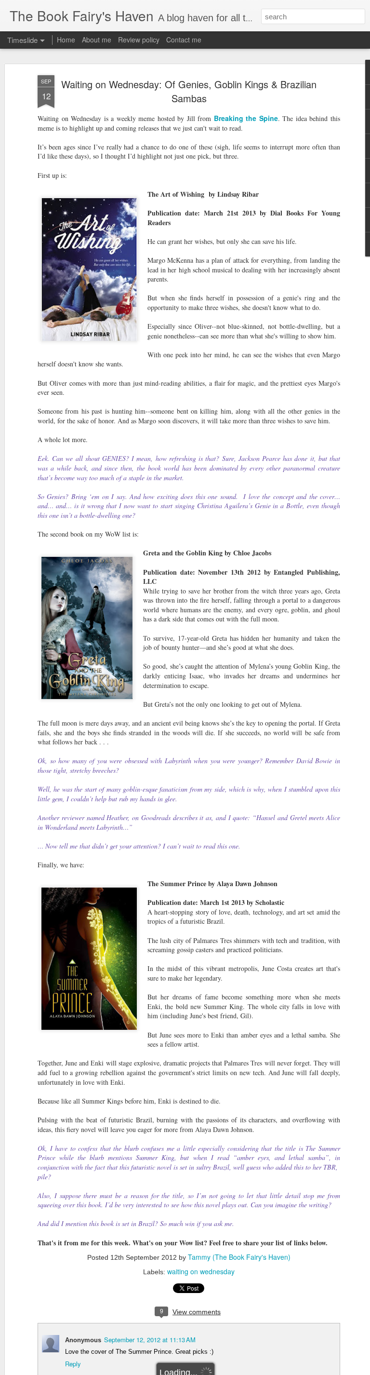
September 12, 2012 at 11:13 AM (150, 1339)
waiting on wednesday (201, 1271)
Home (66, 39)
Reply (73, 1363)
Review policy (138, 39)
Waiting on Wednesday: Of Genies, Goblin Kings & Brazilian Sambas (189, 91)
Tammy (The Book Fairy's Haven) (239, 1257)
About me (96, 39)
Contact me (183, 39)
